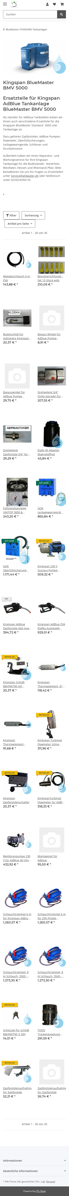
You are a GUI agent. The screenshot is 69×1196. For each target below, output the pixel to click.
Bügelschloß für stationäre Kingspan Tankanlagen (16, 336)
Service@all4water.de (25, 176)
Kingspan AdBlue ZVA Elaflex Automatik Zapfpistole (51, 626)
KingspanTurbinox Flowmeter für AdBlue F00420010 (52, 800)
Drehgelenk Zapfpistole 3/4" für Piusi (15, 452)
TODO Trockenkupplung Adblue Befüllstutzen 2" (51, 1032)
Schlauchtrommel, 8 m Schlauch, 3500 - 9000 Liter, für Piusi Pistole (50, 974)
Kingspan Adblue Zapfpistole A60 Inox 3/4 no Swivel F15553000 (16, 626)
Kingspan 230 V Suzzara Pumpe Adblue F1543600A (49, 568)
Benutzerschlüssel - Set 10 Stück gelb (50, 278)
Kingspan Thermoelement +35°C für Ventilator (15, 742)
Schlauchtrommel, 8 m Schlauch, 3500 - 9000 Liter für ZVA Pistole (16, 974)
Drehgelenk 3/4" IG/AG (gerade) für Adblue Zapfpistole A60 (50, 394)
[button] (47, 4)
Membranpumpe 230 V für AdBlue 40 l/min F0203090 (16, 858)
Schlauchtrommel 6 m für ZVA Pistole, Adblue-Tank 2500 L (52, 916)
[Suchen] (61, 14)
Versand (50, 1181)
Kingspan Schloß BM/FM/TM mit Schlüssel (14, 684)
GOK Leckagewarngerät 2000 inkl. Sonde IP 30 (52, 510)
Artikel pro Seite (18, 223)
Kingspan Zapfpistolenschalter (16, 800)
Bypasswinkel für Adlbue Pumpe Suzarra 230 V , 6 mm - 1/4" (16, 394)
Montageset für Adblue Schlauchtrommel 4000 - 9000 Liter (49, 858)
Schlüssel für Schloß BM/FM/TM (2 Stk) (16, 1032)
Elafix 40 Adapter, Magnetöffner (49, 452)
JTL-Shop (41, 1191)
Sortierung (32, 215)
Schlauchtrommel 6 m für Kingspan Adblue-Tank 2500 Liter (17, 916)
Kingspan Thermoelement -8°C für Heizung (51, 684)
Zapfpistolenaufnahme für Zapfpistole (17, 1090)
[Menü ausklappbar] (5, 2)
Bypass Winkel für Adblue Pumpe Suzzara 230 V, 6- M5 (51, 336)
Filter (12, 215)
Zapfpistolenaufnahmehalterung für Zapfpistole (52, 1090)
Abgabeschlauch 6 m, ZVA (16, 278)
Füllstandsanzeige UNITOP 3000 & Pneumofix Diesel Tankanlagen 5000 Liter (14, 510)
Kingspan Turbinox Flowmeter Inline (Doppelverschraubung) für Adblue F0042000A (52, 742)
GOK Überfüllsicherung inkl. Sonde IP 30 (14, 568)
